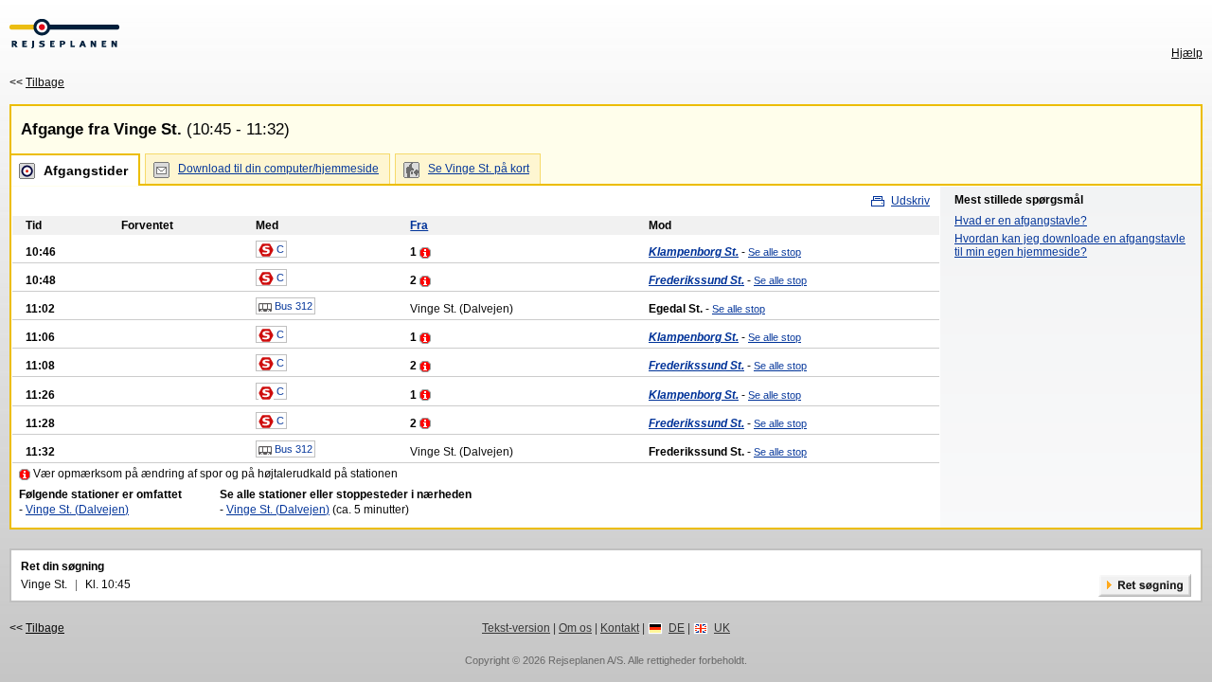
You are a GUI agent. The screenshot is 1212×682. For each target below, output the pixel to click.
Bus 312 (292, 306)
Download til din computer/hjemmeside (278, 168)
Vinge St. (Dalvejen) (77, 509)
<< (36, 82)
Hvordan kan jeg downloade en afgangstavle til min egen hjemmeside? (1069, 245)
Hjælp (1187, 53)
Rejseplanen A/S (585, 660)
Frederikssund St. (696, 280)
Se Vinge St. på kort (478, 168)
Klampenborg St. (694, 252)
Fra (419, 225)
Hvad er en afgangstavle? (1020, 220)
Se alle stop (774, 252)
